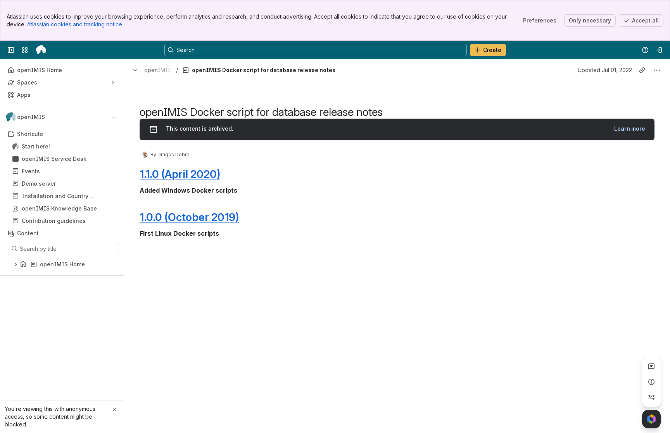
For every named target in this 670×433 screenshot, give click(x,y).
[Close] (114, 409)
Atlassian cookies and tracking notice (74, 24)
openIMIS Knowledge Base (59, 208)
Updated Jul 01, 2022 (605, 70)
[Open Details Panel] (651, 382)
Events (64, 171)
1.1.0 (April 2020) (180, 174)
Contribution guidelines (54, 220)
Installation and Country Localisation (55, 196)
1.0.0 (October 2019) (189, 217)
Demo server (64, 184)
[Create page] (651, 397)
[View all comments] (651, 366)
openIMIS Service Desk (54, 158)
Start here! (64, 146)
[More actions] (112, 117)
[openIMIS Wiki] (41, 50)
